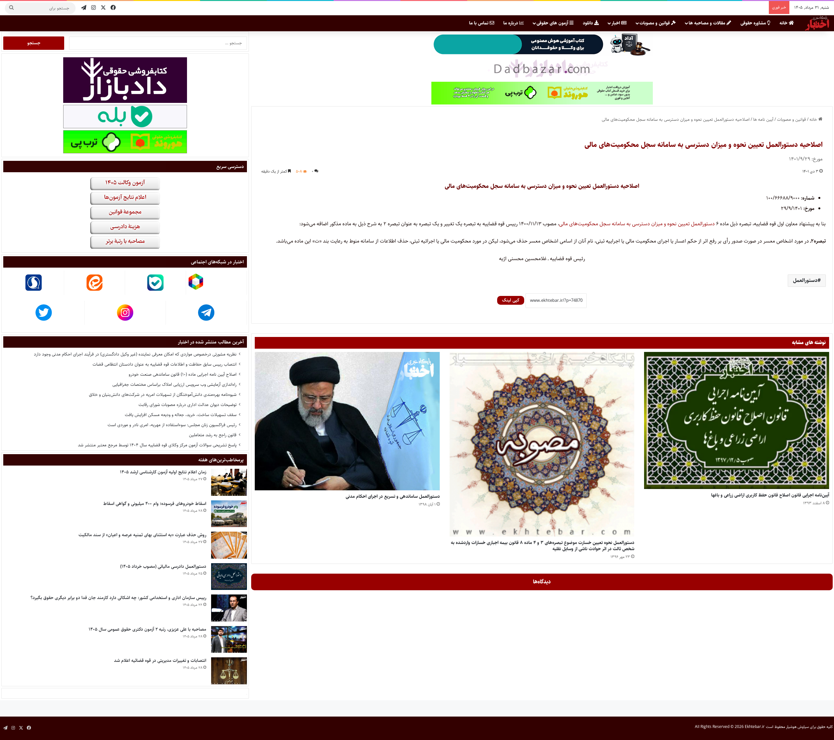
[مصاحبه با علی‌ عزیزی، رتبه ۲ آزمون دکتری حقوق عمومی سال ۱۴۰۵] (229, 639)
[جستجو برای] (11, 8)
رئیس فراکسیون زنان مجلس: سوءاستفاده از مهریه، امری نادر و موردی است (172, 424)
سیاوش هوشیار (797, 727)
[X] (103, 8)
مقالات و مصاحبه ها (707, 23)
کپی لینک (510, 300)
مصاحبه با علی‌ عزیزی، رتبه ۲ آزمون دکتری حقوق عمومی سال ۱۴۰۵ (147, 629)
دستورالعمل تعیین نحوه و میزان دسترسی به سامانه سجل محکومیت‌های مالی (637, 224)
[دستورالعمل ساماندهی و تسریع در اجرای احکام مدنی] (347, 421)
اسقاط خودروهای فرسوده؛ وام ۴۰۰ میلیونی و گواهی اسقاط (154, 503)
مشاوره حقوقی (754, 23)
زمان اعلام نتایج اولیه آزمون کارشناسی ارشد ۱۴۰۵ (163, 472)
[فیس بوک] (113, 8)
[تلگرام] (84, 8)
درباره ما (511, 23)
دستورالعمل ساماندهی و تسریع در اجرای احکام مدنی (393, 496)
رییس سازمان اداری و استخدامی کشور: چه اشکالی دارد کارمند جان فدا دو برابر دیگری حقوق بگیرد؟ (118, 597)
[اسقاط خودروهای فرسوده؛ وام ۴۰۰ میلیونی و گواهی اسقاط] (229, 513)
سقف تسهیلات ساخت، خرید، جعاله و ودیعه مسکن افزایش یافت (181, 414)
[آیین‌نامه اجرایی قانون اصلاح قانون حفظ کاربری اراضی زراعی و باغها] (736, 420)
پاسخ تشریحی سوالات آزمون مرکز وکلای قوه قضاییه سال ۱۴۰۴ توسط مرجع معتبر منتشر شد (157, 445)
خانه (784, 23)
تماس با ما (479, 23)
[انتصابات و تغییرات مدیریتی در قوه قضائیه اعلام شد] (229, 670)
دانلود (588, 23)
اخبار (616, 23)
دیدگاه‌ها (542, 582)
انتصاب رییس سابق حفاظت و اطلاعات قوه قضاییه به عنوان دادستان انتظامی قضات (165, 364)
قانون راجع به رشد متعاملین (213, 435)
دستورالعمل (805, 280)
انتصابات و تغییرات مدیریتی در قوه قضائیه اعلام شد (160, 660)
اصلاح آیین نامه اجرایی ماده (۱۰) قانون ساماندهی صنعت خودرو (183, 374)
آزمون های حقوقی (553, 23)
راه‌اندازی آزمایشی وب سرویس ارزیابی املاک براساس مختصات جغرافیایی (174, 384)
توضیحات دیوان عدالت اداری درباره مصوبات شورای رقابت (187, 404)
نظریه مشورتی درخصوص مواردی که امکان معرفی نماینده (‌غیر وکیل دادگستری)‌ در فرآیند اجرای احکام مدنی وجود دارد (135, 354)
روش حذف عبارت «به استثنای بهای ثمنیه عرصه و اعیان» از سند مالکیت (142, 534)
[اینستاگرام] (93, 8)
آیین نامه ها (763, 119)
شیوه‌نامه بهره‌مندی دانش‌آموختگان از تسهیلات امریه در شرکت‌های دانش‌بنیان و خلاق (163, 394)
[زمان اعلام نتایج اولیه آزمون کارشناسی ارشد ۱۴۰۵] (229, 482)
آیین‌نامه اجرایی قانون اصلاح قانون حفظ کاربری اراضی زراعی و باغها (770, 495)
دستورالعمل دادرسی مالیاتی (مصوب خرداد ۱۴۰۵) (163, 566)
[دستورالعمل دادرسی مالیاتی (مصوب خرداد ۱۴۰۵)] (229, 576)
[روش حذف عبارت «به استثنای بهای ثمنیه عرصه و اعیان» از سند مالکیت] (229, 545)
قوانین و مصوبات (655, 23)
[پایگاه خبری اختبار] (817, 23)
